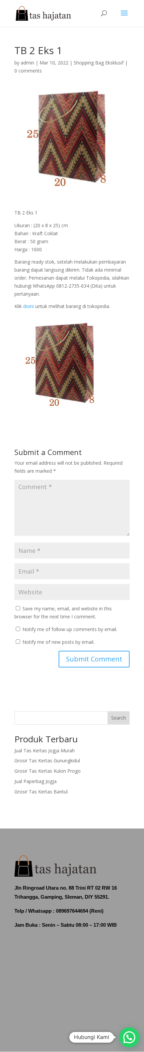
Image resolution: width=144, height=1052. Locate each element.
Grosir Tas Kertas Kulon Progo (47, 771)
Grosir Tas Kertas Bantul (41, 791)
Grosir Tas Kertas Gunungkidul (47, 760)
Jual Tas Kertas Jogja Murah (44, 750)
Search (118, 718)
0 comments (28, 70)
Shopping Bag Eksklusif (99, 62)
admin (27, 62)
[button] (129, 1037)
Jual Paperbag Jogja (35, 781)
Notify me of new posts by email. (58, 642)
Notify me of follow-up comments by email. (69, 629)
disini (28, 306)
